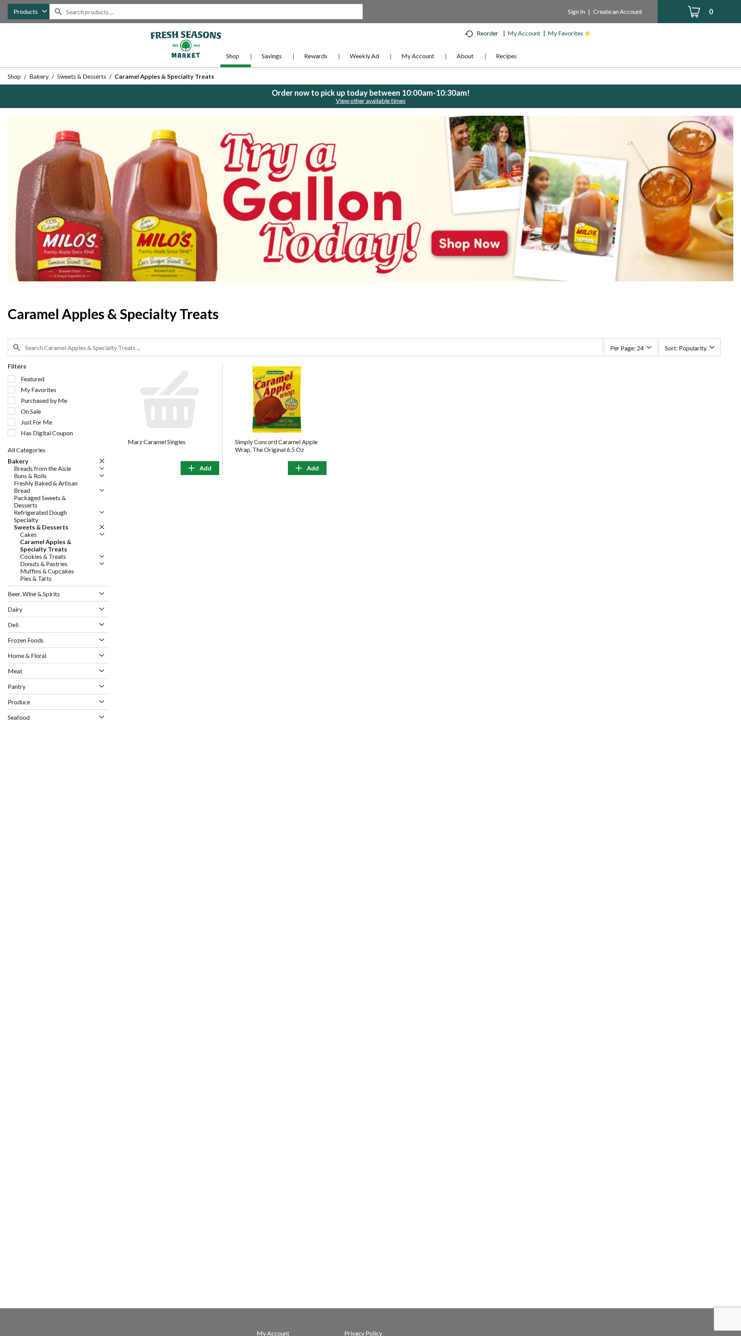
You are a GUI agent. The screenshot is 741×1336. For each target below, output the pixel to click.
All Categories (27, 449)
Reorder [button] (487, 33)
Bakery (39, 76)
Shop (14, 76)
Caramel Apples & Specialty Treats (164, 76)
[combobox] (28, 11)
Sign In (576, 11)
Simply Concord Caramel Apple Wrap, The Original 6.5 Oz (276, 445)
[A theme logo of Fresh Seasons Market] (186, 44)
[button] (370, 197)
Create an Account (617, 11)
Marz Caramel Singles (157, 441)
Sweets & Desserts (81, 76)
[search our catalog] (57, 11)
